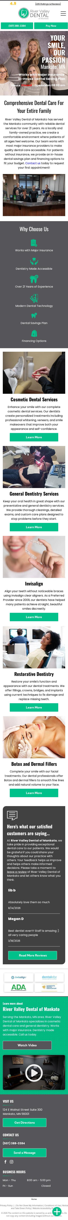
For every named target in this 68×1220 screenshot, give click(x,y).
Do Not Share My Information (29, 1205)
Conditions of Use (52, 1205)
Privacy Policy (6, 1205)
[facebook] (5, 1162)
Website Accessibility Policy (45, 1208)
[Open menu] (63, 13)
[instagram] (11, 1162)
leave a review (17, 872)
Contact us (32, 163)
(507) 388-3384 (14, 1143)
